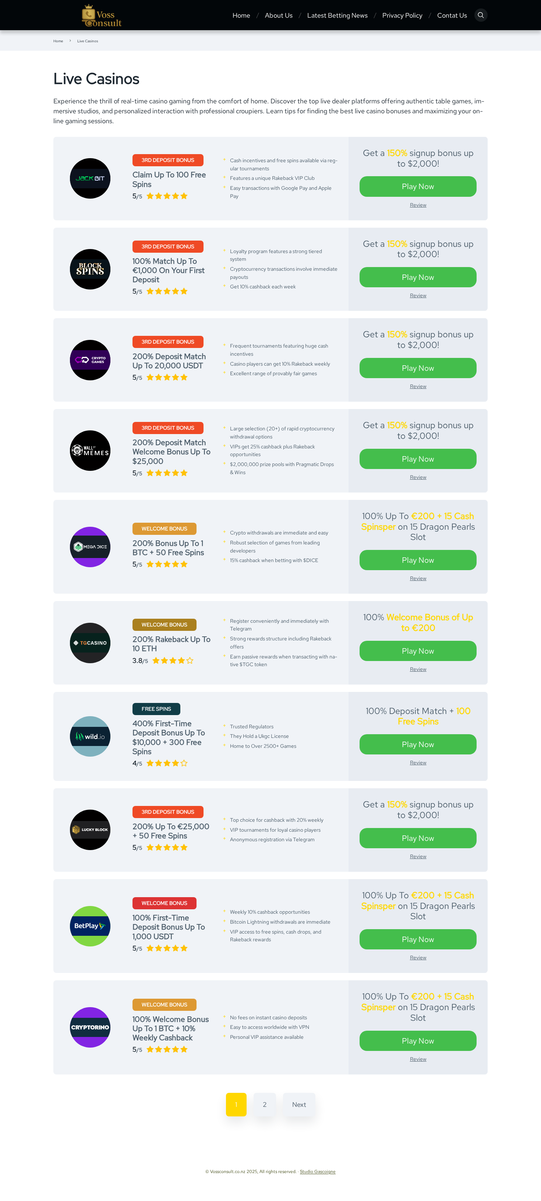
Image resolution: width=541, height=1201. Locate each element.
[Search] (481, 15)
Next (299, 1104)
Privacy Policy (402, 15)
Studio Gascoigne (318, 1172)
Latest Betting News (337, 15)
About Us (279, 15)
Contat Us (452, 15)
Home (241, 15)
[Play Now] (90, 178)
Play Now (418, 186)
